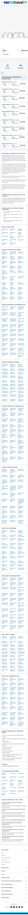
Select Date (22, 83)
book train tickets (7, 155)
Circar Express (5, 127)
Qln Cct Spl (4, 82)
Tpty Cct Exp (5, 89)
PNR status (8, 160)
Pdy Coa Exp (5, 135)
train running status (22, 160)
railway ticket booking (17, 198)
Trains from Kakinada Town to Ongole (10, 766)
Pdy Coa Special (5, 111)
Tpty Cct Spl (4, 143)
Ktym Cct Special (6, 104)
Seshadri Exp (5, 119)
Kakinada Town (15, 85)
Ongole (4, 85)
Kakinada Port (15, 99)
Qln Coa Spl (4, 96)
